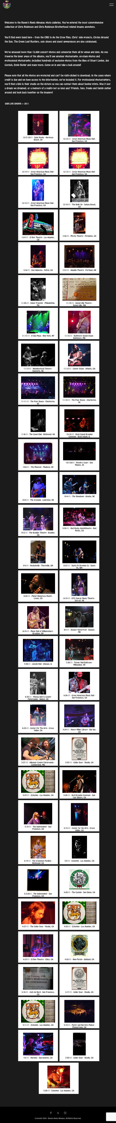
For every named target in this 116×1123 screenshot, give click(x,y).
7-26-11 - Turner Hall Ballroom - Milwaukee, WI (79, 663)
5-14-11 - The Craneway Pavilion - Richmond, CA (38, 861)
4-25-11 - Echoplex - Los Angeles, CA (79, 927)
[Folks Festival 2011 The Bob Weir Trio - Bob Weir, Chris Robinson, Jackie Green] (38, 583)
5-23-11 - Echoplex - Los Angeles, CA (38, 795)
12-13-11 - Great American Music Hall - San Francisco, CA (79, 172)
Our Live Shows (13, 104)
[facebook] (51, 1113)
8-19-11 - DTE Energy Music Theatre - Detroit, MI (79, 599)
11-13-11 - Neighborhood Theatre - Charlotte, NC (38, 369)
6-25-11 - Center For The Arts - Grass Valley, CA (38, 728)
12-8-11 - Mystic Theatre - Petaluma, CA (79, 236)
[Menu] (111, 4)
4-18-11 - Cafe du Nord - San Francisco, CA (38, 992)
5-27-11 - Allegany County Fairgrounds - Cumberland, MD (38, 763)
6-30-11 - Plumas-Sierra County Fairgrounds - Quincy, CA (38, 697)
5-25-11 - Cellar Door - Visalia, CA (79, 763)
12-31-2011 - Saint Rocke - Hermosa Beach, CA (38, 138)
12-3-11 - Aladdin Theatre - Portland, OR (79, 270)
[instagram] (65, 1113)
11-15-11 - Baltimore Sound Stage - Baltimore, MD (79, 336)
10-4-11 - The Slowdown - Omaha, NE (79, 496)
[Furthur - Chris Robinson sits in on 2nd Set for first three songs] (79, 517)
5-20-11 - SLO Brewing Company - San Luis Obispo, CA (79, 795)
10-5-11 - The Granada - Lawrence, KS (38, 500)
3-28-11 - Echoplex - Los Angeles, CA (58, 1091)
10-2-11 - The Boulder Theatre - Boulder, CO (38, 533)
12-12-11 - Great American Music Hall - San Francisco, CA (38, 203)
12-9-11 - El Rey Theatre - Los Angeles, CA (38, 238)
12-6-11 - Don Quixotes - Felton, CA (38, 270)
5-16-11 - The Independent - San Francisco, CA (38, 827)
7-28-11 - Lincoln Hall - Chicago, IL (38, 664)
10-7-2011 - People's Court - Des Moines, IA (79, 463)
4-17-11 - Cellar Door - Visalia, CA (79, 992)
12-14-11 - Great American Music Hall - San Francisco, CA (38, 172)
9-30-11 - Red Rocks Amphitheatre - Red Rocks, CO (79, 528)
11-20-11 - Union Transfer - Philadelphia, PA (38, 303)
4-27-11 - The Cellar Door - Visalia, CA (38, 927)
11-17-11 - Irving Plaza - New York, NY (38, 336)
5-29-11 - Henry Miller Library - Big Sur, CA (79, 730)
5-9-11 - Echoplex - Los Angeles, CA (79, 861)
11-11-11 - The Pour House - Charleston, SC (38, 402)
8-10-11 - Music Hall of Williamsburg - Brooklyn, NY (38, 631)
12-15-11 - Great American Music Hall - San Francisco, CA (79, 139)
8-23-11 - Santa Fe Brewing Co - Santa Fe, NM (79, 566)
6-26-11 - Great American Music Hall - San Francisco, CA (79, 696)
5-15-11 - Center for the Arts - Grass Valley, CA (79, 828)
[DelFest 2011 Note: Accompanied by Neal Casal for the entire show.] (38, 748)
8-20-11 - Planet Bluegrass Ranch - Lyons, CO (38, 596)
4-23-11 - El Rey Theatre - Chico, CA (38, 959)
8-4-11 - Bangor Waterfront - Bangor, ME (79, 630)
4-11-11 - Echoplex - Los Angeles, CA (38, 1025)
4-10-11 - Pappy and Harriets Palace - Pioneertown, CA (79, 1025)
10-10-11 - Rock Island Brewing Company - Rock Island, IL (79, 434)
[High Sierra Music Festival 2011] (38, 683)
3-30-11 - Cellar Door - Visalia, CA (79, 1058)
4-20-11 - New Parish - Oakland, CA (79, 959)
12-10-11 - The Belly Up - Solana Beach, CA (79, 205)
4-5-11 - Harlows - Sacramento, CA (38, 1058)
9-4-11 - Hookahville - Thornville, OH (38, 566)
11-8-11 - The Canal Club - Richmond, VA (38, 434)
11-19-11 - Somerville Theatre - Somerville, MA (79, 303)
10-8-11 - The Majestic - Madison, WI (38, 467)
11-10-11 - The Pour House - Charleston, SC (79, 400)
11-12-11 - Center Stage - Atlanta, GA (79, 369)
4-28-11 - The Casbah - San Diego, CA (79, 892)
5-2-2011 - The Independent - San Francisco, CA (38, 894)
